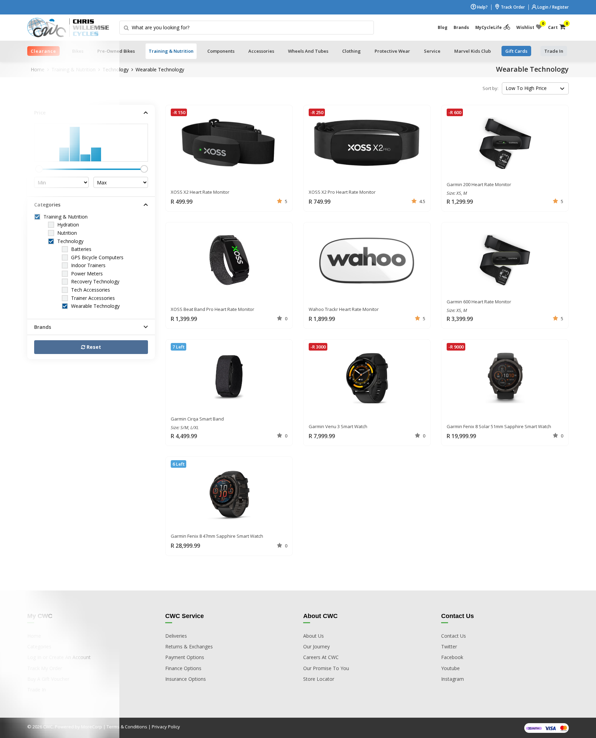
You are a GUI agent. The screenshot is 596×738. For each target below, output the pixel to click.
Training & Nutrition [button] (171, 51)
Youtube (450, 668)
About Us (313, 636)
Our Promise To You (326, 668)
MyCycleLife (488, 27)
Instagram (452, 679)
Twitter (449, 646)
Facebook (452, 657)
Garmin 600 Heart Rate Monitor (479, 302)
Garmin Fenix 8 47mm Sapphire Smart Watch (217, 536)
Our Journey (316, 646)
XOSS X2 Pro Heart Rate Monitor (342, 192)
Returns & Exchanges (189, 646)
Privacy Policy (166, 727)
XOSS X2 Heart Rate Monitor (200, 192)
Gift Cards (516, 51)
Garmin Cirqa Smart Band (197, 419)
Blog (442, 27)
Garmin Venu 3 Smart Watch (338, 426)
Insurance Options (185, 679)
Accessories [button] (261, 51)
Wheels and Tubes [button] (308, 51)
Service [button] (432, 51)
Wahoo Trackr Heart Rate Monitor (344, 309)
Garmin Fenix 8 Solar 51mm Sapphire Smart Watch (499, 426)
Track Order (512, 7)
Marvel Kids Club (472, 51)
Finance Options (183, 668)
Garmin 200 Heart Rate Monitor (479, 184)
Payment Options (184, 657)
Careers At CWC (321, 657)
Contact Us (453, 636)
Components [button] (221, 51)
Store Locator (318, 679)
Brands (461, 27)
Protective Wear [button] (392, 51)
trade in (553, 51)
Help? (482, 7)
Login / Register (552, 7)
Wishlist (529, 25)
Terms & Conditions (127, 727)
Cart (557, 25)
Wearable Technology (160, 69)
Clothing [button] (351, 51)
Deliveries (176, 636)
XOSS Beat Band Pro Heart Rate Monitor (212, 309)
